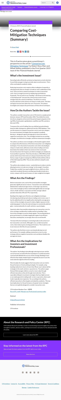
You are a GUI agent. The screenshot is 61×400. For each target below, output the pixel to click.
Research (19, 7)
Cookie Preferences (33, 387)
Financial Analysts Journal (30, 7)
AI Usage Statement (41, 384)
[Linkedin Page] (23, 372)
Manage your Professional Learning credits (33, 291)
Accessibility (21, 384)
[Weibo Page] (34, 372)
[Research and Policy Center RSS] (38, 372)
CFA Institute (6, 384)
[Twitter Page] (30, 372)
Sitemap (24, 387)
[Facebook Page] (26, 372)
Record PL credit (15, 291)
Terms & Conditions (53, 384)
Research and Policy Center (8, 7)
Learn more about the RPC (30, 335)
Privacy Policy (30, 384)
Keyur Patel (15, 47)
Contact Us (14, 384)
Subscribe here (30, 354)
